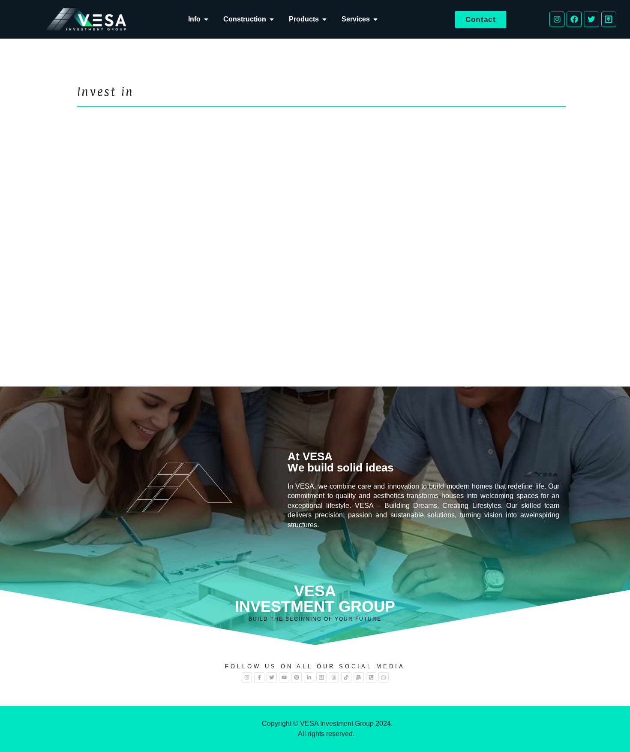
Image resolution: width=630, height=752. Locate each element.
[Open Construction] (271, 19)
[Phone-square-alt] (371, 677)
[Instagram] (556, 19)
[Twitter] (591, 19)
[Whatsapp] (383, 677)
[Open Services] (375, 19)
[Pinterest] (296, 677)
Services (356, 19)
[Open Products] (324, 19)
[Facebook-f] (259, 677)
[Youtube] (284, 677)
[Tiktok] (346, 677)
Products (304, 19)
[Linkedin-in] (309, 677)
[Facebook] (574, 19)
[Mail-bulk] (359, 677)
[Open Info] (206, 19)
